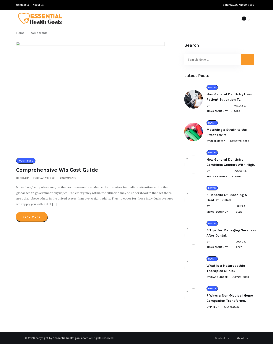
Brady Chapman (217, 176)
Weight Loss (189, 18)
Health (165, 18)
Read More (31, 216)
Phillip (24, 178)
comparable (39, 33)
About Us (38, 4)
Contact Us (23, 4)
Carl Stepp (217, 141)
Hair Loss (143, 18)
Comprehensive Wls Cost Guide (57, 170)
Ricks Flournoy (217, 111)
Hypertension (116, 18)
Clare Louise (219, 277)
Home (21, 33)
